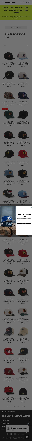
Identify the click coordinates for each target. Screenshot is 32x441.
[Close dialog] (31, 207)
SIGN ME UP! (24, 223)
